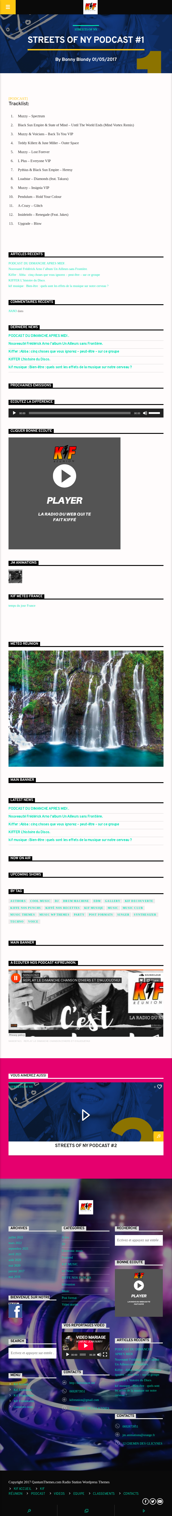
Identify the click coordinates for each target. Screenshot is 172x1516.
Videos (59, 1494)
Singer (123, 914)
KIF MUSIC (70, 1264)
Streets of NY (86, 29)
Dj (57, 901)
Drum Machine (76, 901)
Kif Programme (24, 1395)
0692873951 (77, 1391)
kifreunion (68, 1284)
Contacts (131, 1494)
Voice (33, 921)
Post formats (101, 914)
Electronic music (72, 1251)
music (113, 908)
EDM (97, 901)
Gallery (112, 901)
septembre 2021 (18, 1248)
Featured (67, 1257)
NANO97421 (15, 1041)
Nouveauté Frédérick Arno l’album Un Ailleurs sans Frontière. (48, 269)
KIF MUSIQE (93, 908)
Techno (17, 921)
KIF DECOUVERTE (139, 901)
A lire (65, 1237)
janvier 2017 (16, 1271)
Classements (104, 1494)
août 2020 (15, 1260)
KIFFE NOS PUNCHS (25, 908)
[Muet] (145, 413)
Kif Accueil (21, 1384)
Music (65, 1291)
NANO (13, 311)
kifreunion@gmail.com (84, 1400)
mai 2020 (14, 1265)
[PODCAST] (18, 99)
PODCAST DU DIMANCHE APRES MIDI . (37, 263)
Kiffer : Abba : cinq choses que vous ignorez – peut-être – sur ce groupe (54, 274)
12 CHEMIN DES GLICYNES (89, 1408)
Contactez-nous (23, 1407)
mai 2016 (14, 1276)
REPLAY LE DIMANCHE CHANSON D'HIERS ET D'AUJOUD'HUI (57, 1041)
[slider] (155, 413)
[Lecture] (14, 413)
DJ (63, 1244)
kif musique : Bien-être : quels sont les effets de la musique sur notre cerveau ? (58, 286)
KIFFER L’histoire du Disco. (27, 280)
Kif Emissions (23, 1390)
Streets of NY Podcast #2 (86, 1146)
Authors (18, 901)
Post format (69, 1298)
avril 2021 (15, 1254)
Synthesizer (145, 914)
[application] (86, 413)
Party (79, 914)
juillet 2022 (16, 1237)
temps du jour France (22, 605)
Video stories (70, 1304)
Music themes (22, 914)
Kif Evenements (24, 1401)
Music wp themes (54, 914)
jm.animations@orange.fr (139, 1435)
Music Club (133, 908)
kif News (67, 1271)
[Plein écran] (105, 1354)
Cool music (40, 901)
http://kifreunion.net (82, 1383)
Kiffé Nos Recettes (62, 908)
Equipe (78, 1494)
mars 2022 (15, 1243)
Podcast (38, 1494)
